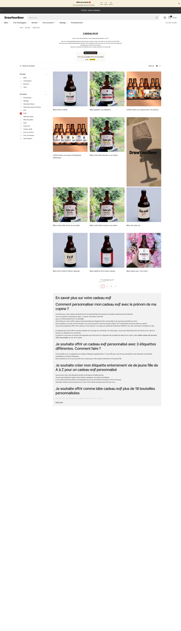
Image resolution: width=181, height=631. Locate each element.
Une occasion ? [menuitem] (48, 23)
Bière (25, 78)
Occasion (23, 94)
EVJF (25, 113)
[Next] (116, 286)
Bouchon (26, 84)
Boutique (27, 27)
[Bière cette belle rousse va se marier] (107, 204)
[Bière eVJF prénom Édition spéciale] (70, 250)
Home (21, 27)
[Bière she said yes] (144, 204)
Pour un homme (28, 132)
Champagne (27, 81)
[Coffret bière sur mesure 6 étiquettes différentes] (70, 134)
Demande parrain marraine (32, 107)
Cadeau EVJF (36, 27)
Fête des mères (28, 116)
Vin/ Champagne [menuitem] (19, 23)
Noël (24, 123)
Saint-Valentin (27, 138)
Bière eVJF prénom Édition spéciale (66, 271)
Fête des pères (28, 120)
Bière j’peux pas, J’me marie (137, 271)
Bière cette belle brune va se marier (66, 225)
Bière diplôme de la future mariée (102, 271)
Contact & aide (171, 23)
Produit (22, 74)
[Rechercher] (156, 17)
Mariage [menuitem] (63, 23)
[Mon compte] (164, 17)
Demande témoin (29, 104)
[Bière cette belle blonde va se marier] (107, 134)
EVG (24, 110)
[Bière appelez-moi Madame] (107, 89)
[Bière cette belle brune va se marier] (70, 204)
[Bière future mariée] (70, 89)
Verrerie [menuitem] (34, 23)
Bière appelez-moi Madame (100, 110)
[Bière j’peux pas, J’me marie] (144, 250)
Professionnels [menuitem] (77, 23)
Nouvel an (26, 126)
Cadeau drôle (27, 129)
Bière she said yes (133, 225)
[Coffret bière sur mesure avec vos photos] (144, 89)
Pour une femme (28, 135)
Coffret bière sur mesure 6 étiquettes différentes (67, 156)
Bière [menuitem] (6, 23)
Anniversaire (27, 98)
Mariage (26, 101)
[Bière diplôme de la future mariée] (107, 250)
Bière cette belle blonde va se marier (104, 155)
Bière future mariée (60, 110)
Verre (25, 87)
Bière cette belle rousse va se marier (103, 225)
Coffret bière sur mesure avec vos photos (142, 110)
